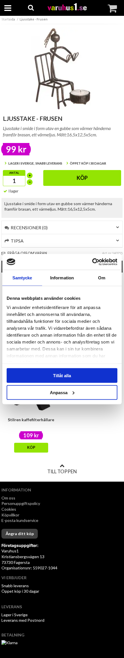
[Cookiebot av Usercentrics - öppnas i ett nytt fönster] (92, 262)
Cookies (8, 509)
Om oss (8, 497)
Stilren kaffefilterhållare (31, 419)
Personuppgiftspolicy (20, 503)
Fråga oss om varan (27, 253)
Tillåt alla (62, 375)
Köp (82, 178)
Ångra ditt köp (19, 533)
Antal (14, 172)
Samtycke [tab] (22, 277)
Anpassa (58, 392)
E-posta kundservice (20, 520)
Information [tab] (62, 277)
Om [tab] (101, 277)
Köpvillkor (10, 514)
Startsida (8, 19)
